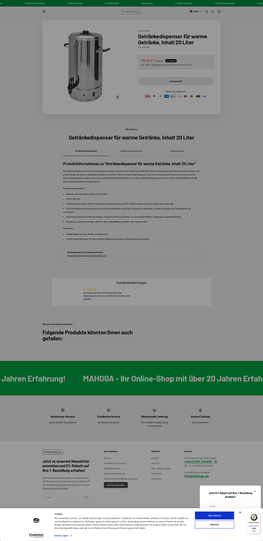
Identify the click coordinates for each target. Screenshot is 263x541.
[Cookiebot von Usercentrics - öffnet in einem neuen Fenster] (36, 536)
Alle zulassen (214, 515)
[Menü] (258, 514)
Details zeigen (61, 535)
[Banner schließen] (240, 512)
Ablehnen (214, 524)
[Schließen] (255, 491)
